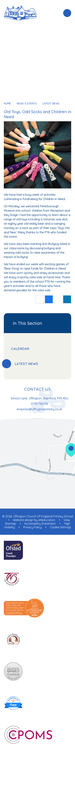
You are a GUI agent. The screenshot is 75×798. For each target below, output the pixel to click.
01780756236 (39, 404)
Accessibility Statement (40, 523)
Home (7, 103)
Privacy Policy (32, 527)
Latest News (51, 103)
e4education (46, 520)
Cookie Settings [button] (60, 527)
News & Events (27, 103)
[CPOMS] (37, 735)
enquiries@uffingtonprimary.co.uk (39, 409)
